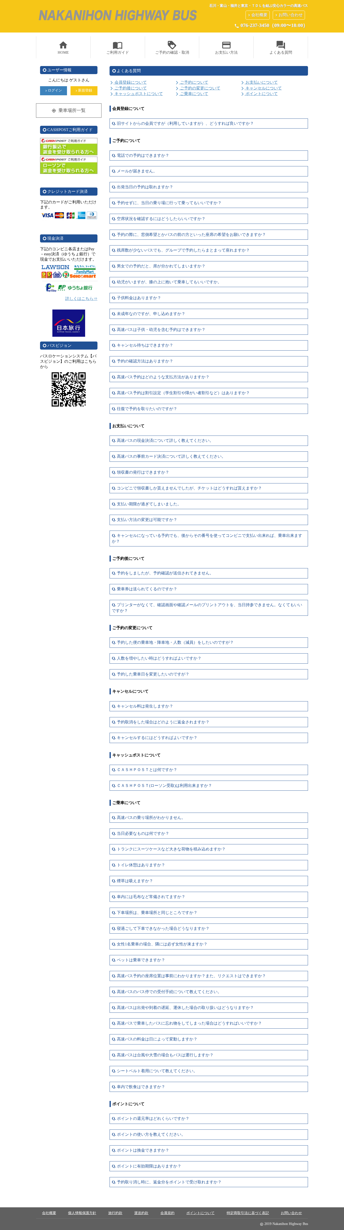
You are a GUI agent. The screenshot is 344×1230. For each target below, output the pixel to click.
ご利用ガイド (117, 47)
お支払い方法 (226, 47)
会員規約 (167, 1213)
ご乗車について (191, 93)
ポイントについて (259, 93)
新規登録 (83, 90)
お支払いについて (259, 82)
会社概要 (257, 15)
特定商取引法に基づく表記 (248, 1213)
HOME (63, 47)
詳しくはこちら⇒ (81, 298)
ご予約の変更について (197, 88)
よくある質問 (280, 47)
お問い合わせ (288, 15)
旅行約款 (115, 1213)
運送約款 (141, 1213)
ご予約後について (128, 88)
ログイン (53, 90)
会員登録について (128, 82)
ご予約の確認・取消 (172, 47)
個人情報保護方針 (82, 1213)
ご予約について (191, 82)
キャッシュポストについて (136, 93)
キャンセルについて (261, 88)
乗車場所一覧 (69, 110)
